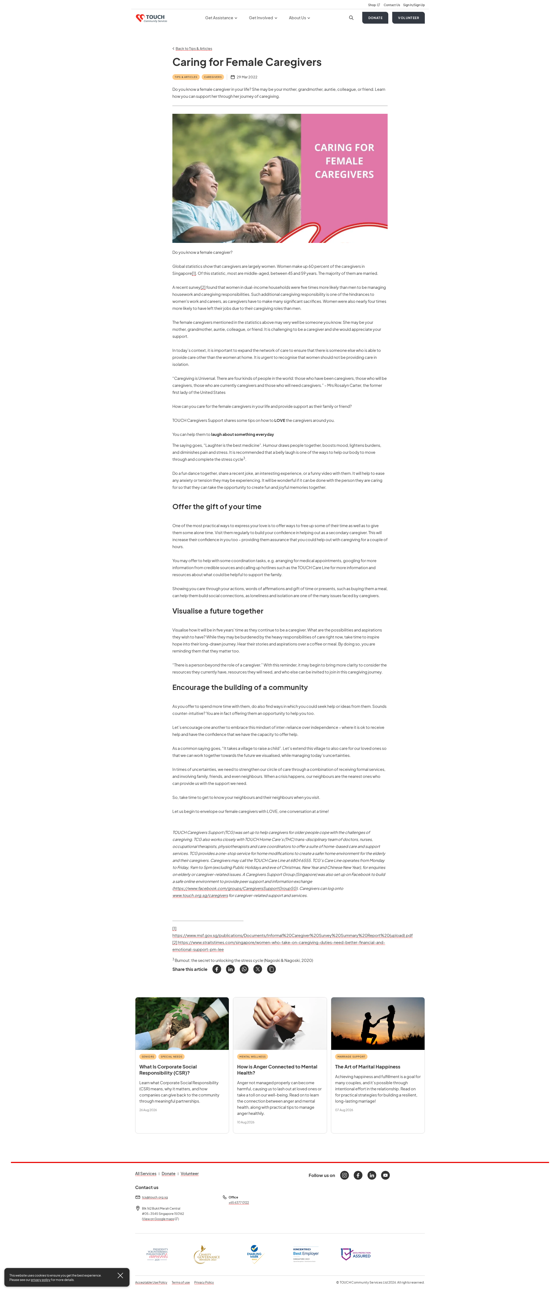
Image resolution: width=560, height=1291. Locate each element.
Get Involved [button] (261, 17)
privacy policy (41, 1280)
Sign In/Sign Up (414, 5)
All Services (145, 1173)
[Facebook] (216, 969)
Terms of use (181, 1282)
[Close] (120, 1275)
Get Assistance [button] (219, 17)
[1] (194, 273)
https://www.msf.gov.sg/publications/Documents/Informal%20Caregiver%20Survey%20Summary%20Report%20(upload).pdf (292, 935)
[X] (257, 969)
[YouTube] (385, 1175)
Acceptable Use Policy (151, 1282)
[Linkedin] (372, 1175)
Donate (375, 18)
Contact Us (392, 5)
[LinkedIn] (230, 969)
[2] (203, 287)
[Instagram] (344, 1175)
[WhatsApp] (244, 969)
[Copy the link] (271, 969)
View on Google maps (160, 1219)
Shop (374, 5)
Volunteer (408, 18)
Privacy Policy (204, 1282)
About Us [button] (298, 17)
